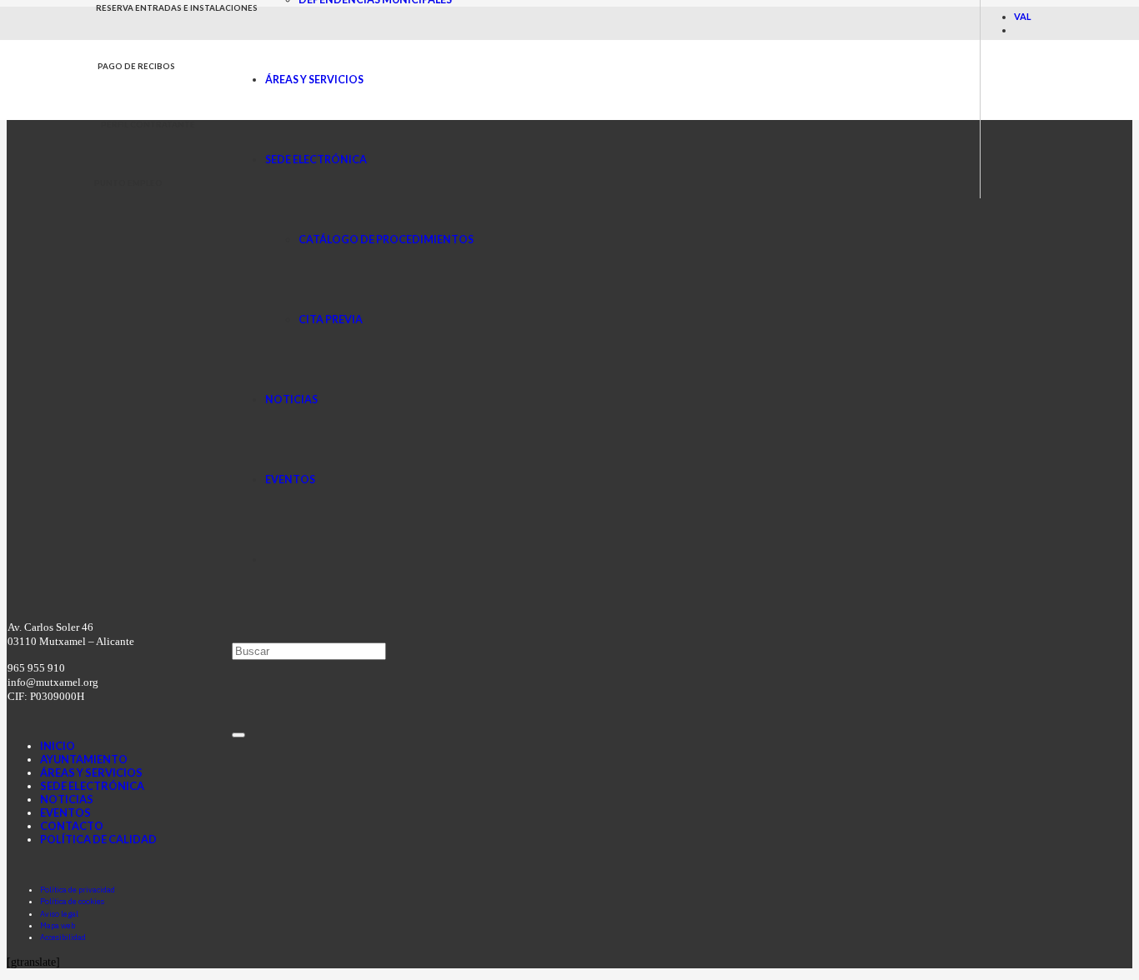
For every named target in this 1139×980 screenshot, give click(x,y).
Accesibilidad (63, 937)
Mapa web (57, 925)
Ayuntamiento (84, 759)
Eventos (65, 812)
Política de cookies (72, 901)
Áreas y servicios (91, 772)
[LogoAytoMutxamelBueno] (163, 115)
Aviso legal (59, 913)
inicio (57, 745)
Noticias (66, 799)
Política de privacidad (77, 889)
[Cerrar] (238, 735)
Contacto (71, 825)
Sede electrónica (92, 785)
